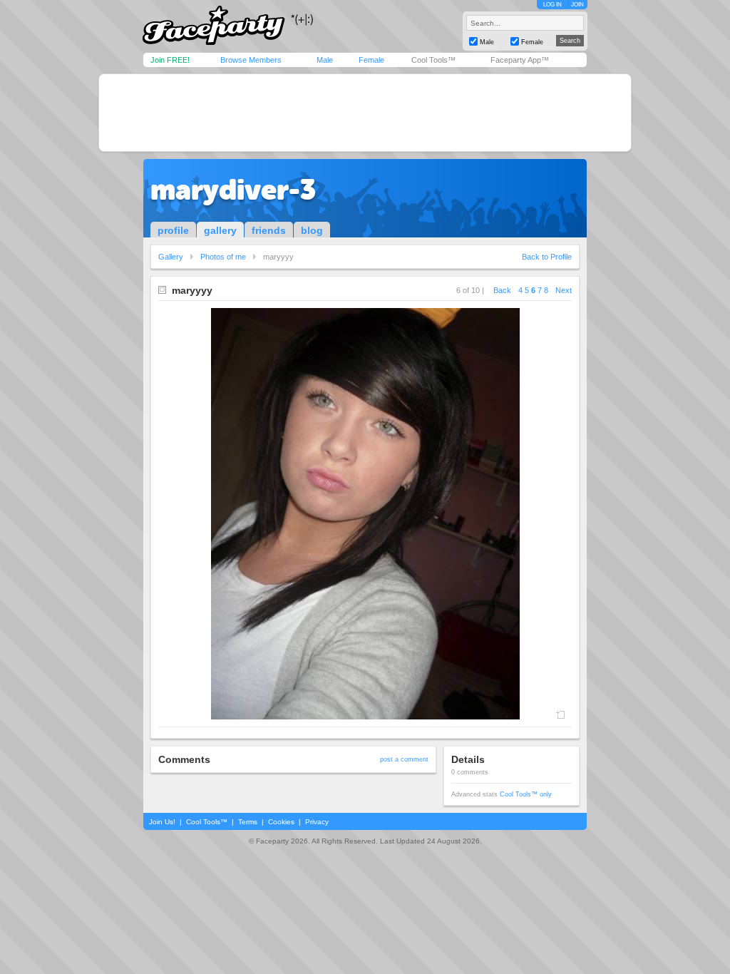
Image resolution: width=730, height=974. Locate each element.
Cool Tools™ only (526, 794)
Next (563, 290)
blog (312, 230)
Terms (247, 822)
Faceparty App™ (519, 60)
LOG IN (552, 4)
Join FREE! (170, 60)
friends (269, 230)
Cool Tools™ (433, 60)
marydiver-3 (233, 189)
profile (173, 230)
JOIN (577, 4)
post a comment (404, 759)
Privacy (317, 822)
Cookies (281, 822)
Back (502, 290)
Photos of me (223, 256)
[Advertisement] (365, 113)
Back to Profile (547, 256)
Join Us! (162, 822)
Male (325, 60)
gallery (220, 230)
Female (371, 60)
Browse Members (251, 60)
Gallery (170, 256)
